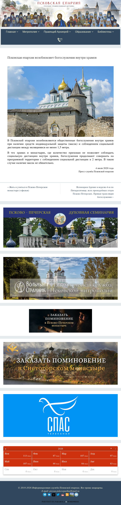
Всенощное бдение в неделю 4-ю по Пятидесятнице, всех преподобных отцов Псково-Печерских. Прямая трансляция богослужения (92, 191)
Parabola (60, 501)
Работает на (48, 501)
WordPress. (73, 501)
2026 (60, 448)
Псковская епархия (45, 2)
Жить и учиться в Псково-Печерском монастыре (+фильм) (27, 188)
